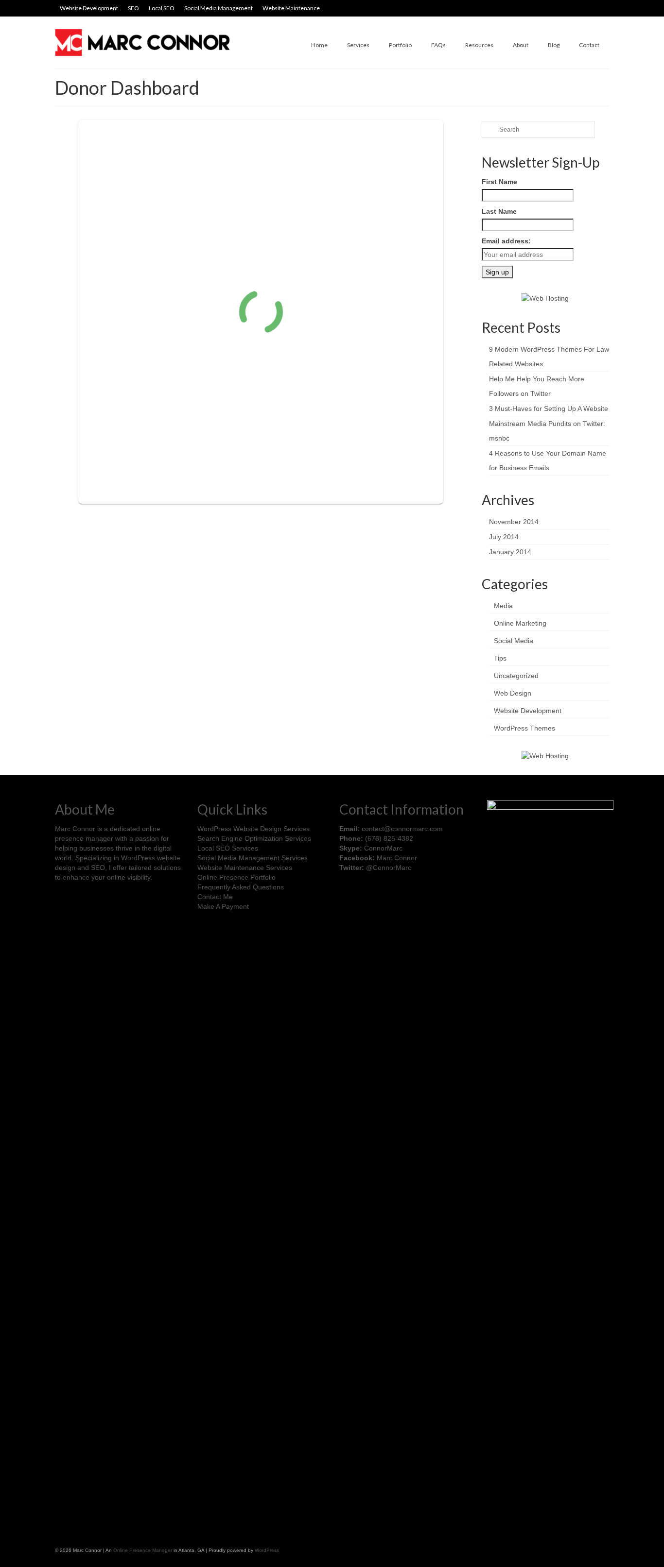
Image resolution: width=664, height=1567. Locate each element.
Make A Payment (223, 906)
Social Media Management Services (252, 858)
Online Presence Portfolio (236, 877)
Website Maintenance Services (244, 867)
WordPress (267, 1550)
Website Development (527, 711)
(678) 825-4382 (389, 838)
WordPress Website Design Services (253, 829)
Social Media (513, 641)
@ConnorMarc (388, 867)
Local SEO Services (227, 848)
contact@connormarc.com (402, 829)
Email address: (506, 241)
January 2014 (510, 552)
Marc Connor (397, 858)
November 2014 (514, 522)
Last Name (499, 211)
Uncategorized (516, 676)
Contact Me (215, 897)
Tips (500, 658)
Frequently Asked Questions (240, 887)
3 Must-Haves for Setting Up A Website (548, 408)
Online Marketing (520, 623)
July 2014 (504, 537)
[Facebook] (347, 894)
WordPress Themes (524, 728)
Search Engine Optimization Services (254, 838)
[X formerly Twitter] (360, 894)
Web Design (512, 693)
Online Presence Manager (142, 1550)
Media (503, 606)
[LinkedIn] (374, 894)
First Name (499, 182)
